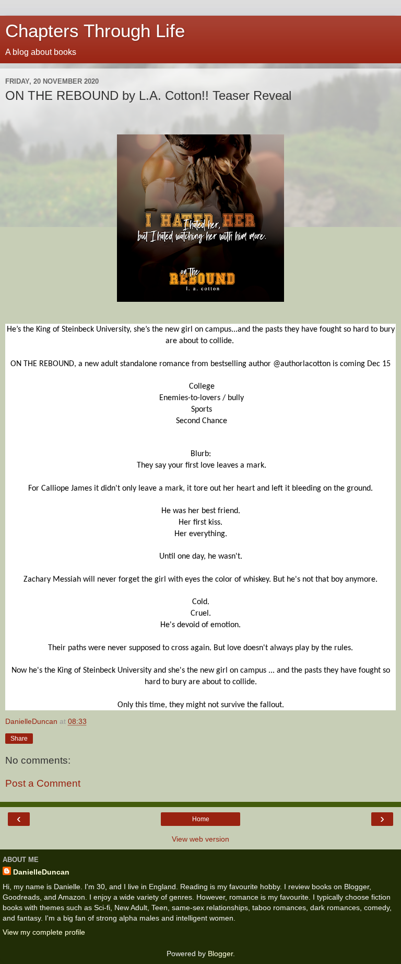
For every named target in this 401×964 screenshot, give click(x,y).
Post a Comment (42, 783)
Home (200, 819)
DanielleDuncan (41, 872)
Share (19, 738)
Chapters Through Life (95, 31)
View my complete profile (44, 932)
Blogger (220, 953)
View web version (200, 839)
